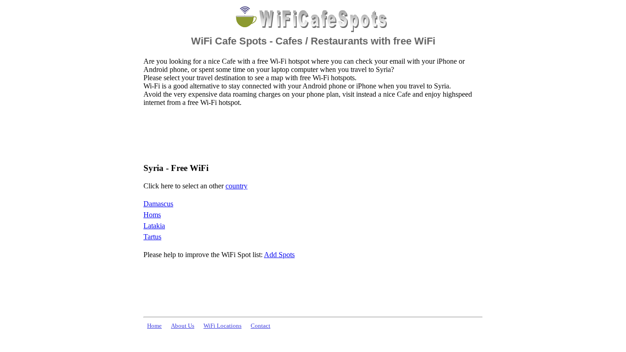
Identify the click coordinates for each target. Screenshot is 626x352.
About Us (182, 326)
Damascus (158, 204)
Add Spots (279, 254)
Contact (260, 326)
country (236, 186)
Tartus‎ (152, 237)
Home (154, 326)
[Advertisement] (310, 134)
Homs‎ (152, 215)
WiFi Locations (222, 326)
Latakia (154, 226)
